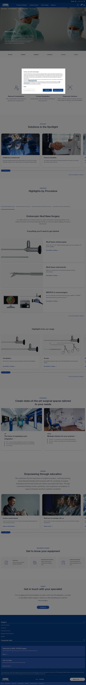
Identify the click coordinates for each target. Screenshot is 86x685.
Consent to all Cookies (58, 90)
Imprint (25, 86)
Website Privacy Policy (33, 80)
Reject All (47, 90)
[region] (43, 81)
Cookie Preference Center (29, 90)
